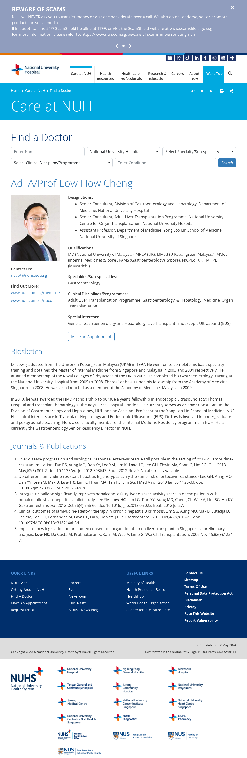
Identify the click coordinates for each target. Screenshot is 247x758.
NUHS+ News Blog (83, 610)
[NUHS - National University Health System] (28, 679)
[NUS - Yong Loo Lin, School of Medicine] (134, 734)
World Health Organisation (148, 603)
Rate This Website (199, 613)
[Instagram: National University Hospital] (214, 58)
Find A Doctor (22, 596)
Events (74, 589)
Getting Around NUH (27, 589)
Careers (177, 73)
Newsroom (77, 596)
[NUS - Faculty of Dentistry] (190, 734)
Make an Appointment (91, 336)
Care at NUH (81, 73)
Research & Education (157, 76)
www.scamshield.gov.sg (191, 28)
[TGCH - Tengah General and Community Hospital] (79, 687)
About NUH (194, 76)
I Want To (212, 73)
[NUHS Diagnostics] (134, 719)
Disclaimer (193, 600)
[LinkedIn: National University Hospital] (196, 58)
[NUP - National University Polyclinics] (190, 687)
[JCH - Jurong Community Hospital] (134, 687)
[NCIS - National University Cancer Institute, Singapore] (134, 703)
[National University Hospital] (35, 70)
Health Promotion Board (145, 589)
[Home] (79, 671)
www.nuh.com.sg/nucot (32, 300)
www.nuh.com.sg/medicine (35, 292)
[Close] (232, 7)
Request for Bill (23, 610)
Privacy (190, 606)
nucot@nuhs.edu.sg (29, 275)
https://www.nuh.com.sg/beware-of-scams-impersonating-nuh (138, 34)
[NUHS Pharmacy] (190, 719)
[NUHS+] (232, 58)
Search (227, 162)
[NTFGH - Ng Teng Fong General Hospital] (134, 671)
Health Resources (105, 76)
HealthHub (135, 596)
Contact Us (193, 573)
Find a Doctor (60, 90)
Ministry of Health (140, 583)
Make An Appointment (29, 603)
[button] (222, 91)
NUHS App (19, 583)
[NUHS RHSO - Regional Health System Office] (79, 734)
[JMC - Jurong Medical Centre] (79, 703)
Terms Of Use (195, 586)
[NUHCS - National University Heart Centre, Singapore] (190, 703)
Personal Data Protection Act (208, 593)
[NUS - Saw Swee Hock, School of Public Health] (79, 750)
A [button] (193, 91)
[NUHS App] (179, 58)
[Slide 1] (123, 46)
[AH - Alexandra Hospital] (190, 671)
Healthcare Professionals (131, 76)
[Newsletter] (170, 58)
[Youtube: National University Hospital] (223, 58)
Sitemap (191, 579)
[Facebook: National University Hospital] (205, 58)
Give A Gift (77, 603)
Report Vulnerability (201, 620)
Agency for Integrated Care (148, 610)
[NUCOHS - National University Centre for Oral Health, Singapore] (79, 719)
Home (15, 90)
